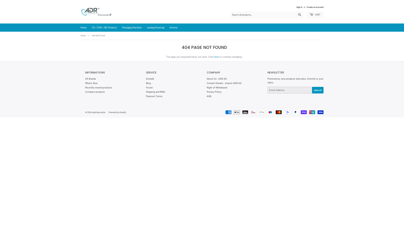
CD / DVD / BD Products (104, 27)
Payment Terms (154, 96)
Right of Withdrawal (217, 87)
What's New (91, 83)
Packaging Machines (132, 27)
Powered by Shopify (117, 112)
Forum (149, 87)
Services (174, 27)
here (216, 56)
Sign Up (317, 90)
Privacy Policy (214, 91)
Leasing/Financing (155, 27)
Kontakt (150, 78)
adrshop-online (98, 112)
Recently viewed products (98, 87)
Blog (148, 83)
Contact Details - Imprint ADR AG (224, 83)
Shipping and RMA (155, 91)
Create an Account (315, 7)
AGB (209, 96)
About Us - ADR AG (217, 78)
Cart (317, 14)
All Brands (90, 78)
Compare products (95, 91)
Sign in (299, 7)
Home (83, 27)
